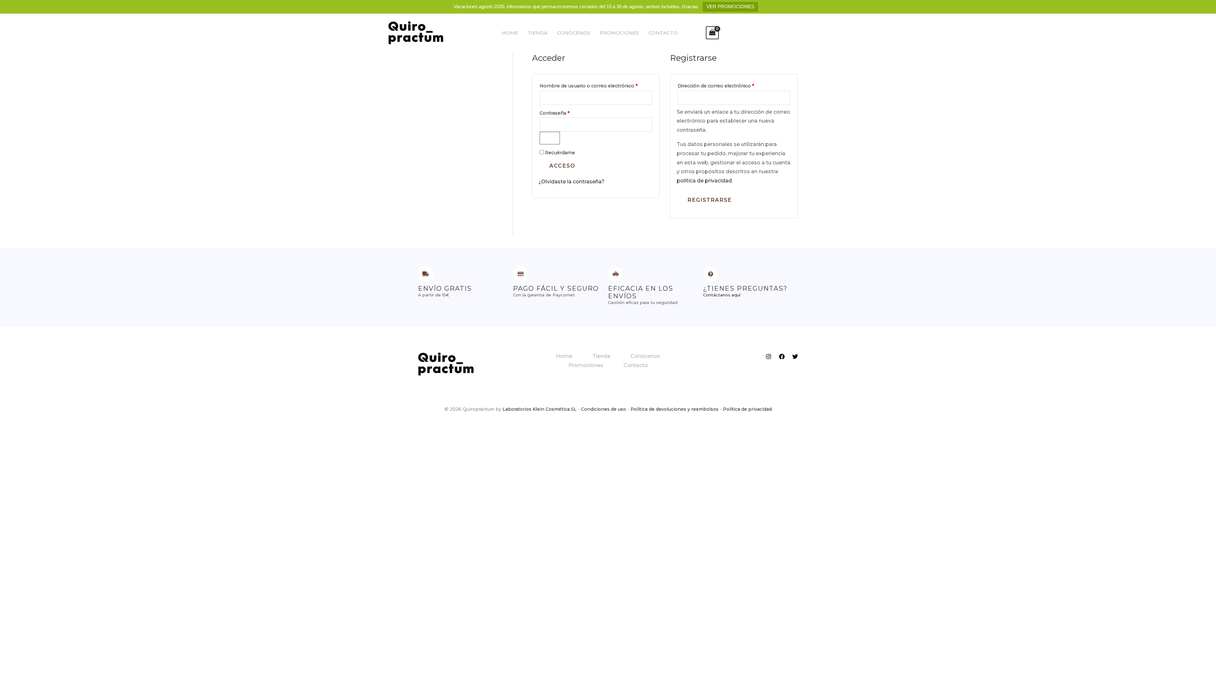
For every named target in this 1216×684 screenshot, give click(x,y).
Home (510, 33)
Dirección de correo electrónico (729, 85)
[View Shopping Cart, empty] (712, 32)
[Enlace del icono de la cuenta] (691, 33)
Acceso (562, 166)
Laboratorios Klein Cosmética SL (540, 409)
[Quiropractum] (415, 32)
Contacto (663, 33)
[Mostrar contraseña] (550, 138)
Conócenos (573, 33)
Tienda (538, 33)
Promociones (619, 33)
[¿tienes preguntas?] (710, 274)
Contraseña (568, 112)
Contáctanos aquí (721, 294)
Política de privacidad (747, 409)
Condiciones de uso (603, 409)
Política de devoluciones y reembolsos (674, 409)
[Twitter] (795, 356)
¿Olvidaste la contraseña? (572, 182)
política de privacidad (704, 181)
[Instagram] (768, 356)
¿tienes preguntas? (745, 288)
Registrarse (709, 200)
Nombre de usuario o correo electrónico (596, 85)
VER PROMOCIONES (730, 6)
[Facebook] (782, 356)
